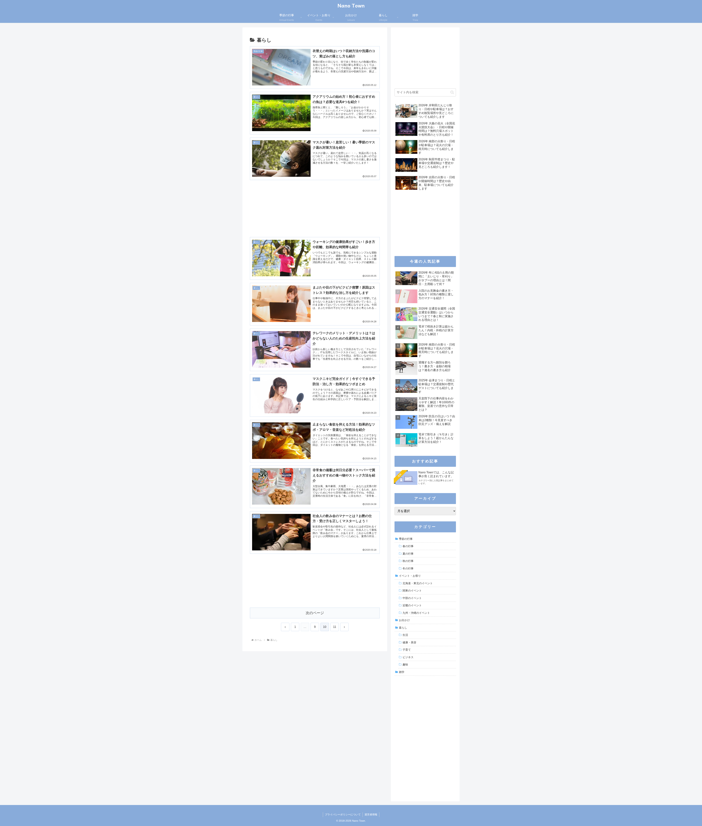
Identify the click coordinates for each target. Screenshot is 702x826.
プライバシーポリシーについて (343, 814)
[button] (452, 92)
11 (334, 626)
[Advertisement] (315, 202)
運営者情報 (371, 814)
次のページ (315, 613)
